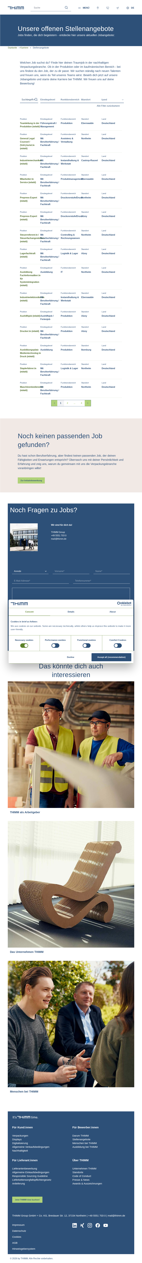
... (74, 403)
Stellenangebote (81, 1139)
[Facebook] (97, 1225)
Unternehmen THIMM (84, 1168)
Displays (17, 1139)
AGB (14, 1242)
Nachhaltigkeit (20, 1150)
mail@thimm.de (116, 1215)
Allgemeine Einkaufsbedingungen (30, 1172)
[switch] (55, 645)
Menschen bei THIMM (84, 1143)
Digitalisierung (20, 1143)
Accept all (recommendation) (111, 657)
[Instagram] (90, 1225)
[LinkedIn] (74, 1225)
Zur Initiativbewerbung (31, 480)
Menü (86, 8)
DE (132, 8)
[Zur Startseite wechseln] (16, 8)
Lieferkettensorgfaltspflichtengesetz (31, 1179)
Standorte (77, 1172)
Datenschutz (19, 1231)
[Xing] (82, 1225)
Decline (70, 657)
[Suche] (66, 7)
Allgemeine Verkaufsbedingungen (30, 1147)
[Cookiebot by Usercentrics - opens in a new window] (119, 604)
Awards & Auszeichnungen (87, 1183)
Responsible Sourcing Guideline (30, 1176)
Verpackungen (20, 1135)
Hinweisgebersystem (23, 1248)
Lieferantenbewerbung (24, 1168)
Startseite (12, 48)
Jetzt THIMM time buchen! (27, 1200)
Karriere (24, 48)
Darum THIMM (80, 1135)
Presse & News (80, 1179)
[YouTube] (105, 1225)
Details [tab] (71, 612)
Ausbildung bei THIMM (85, 1147)
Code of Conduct (81, 1176)
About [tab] (113, 612)
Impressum (18, 1225)
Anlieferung (18, 1183)
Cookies (16, 1237)
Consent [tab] (29, 612)
